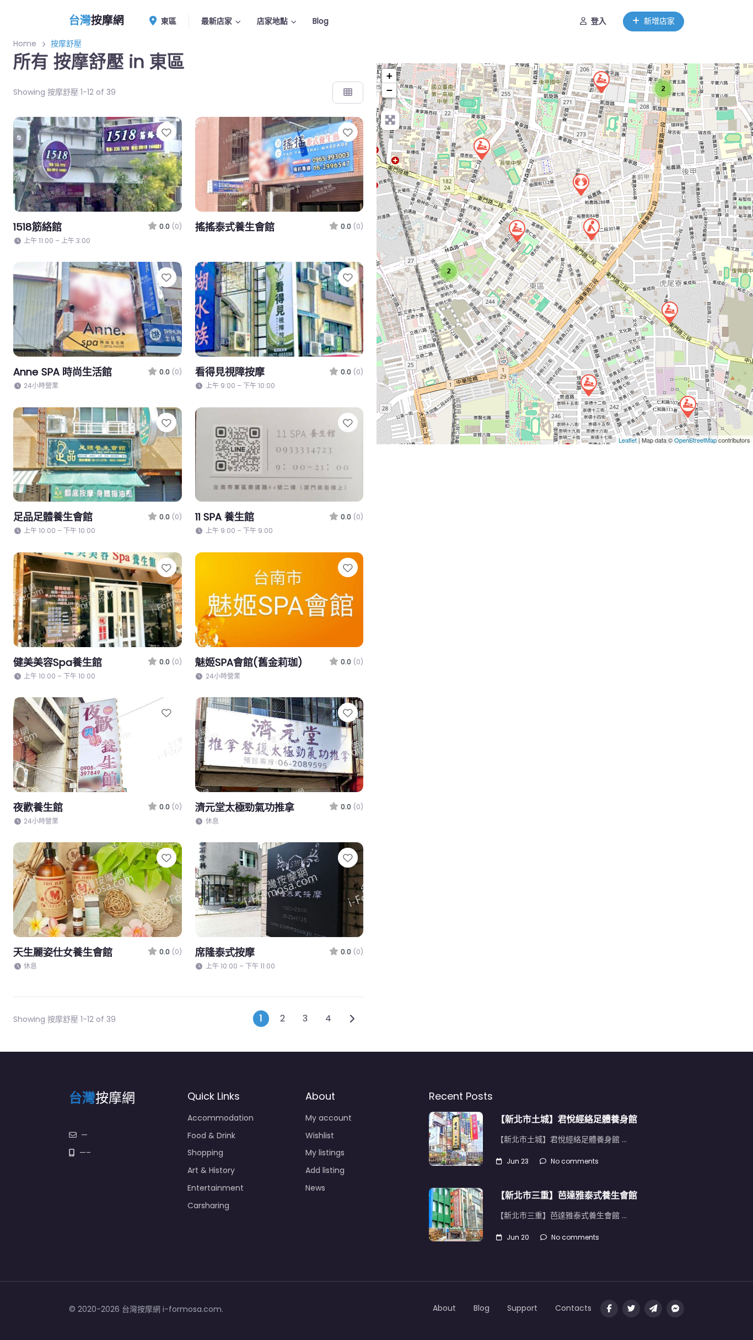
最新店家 (216, 20)
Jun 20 (518, 1237)
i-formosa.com (192, 1309)
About (444, 1308)
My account (328, 1117)
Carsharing (208, 1205)
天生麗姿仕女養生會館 (62, 952)
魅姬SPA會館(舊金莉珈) (249, 662)
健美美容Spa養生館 (57, 662)
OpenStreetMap (695, 439)
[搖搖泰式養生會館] (687, 406)
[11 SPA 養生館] (588, 385)
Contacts (573, 1308)
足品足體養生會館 (53, 517)
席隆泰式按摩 (225, 952)
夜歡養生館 (38, 807)
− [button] (389, 90)
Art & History (211, 1170)
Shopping (205, 1152)
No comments (575, 1161)
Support (522, 1308)
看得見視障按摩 (230, 372)
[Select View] (347, 93)
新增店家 (659, 20)
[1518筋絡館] (481, 148)
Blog (321, 20)
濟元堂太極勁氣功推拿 (244, 807)
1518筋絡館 (37, 227)
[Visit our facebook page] (609, 1308)
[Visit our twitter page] (631, 1308)
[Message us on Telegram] (653, 1308)
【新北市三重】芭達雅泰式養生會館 (566, 1195)
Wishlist (319, 1135)
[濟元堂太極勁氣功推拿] (580, 184)
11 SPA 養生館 (224, 517)
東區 (167, 20)
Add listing (325, 1170)
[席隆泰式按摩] (591, 229)
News (315, 1187)
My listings (325, 1152)
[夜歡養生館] (669, 312)
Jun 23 (518, 1161)
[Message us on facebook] (675, 1308)
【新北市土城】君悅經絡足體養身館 (566, 1119)
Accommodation (220, 1117)
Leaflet (627, 439)
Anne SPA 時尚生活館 (62, 372)
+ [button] (389, 76)
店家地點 (272, 20)
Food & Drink (211, 1135)
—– (85, 1152)
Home (24, 43)
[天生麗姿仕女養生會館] (516, 230)
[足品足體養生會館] (601, 81)
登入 (598, 20)
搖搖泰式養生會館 (235, 227)
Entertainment (215, 1187)
